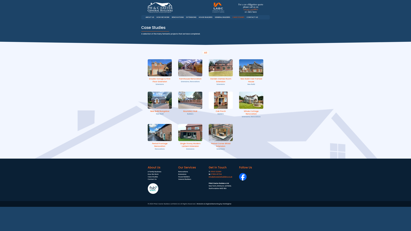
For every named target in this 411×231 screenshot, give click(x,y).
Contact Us (252, 18)
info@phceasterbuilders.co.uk (220, 177)
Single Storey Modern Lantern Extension (190, 144)
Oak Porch (221, 111)
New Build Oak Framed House (251, 80)
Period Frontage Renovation (160, 144)
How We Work (153, 174)
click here (252, 11)
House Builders (205, 18)
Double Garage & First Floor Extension (159, 80)
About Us (150, 18)
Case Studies (238, 18)
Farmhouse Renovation (190, 78)
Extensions (191, 18)
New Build (251, 84)
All (205, 52)
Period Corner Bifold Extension (220, 144)
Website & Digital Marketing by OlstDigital (214, 204)
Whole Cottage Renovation (251, 112)
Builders (190, 114)
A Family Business (154, 172)
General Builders (222, 18)
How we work (162, 18)
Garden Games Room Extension (220, 80)
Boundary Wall (190, 111)
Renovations (178, 18)
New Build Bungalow (159, 111)
